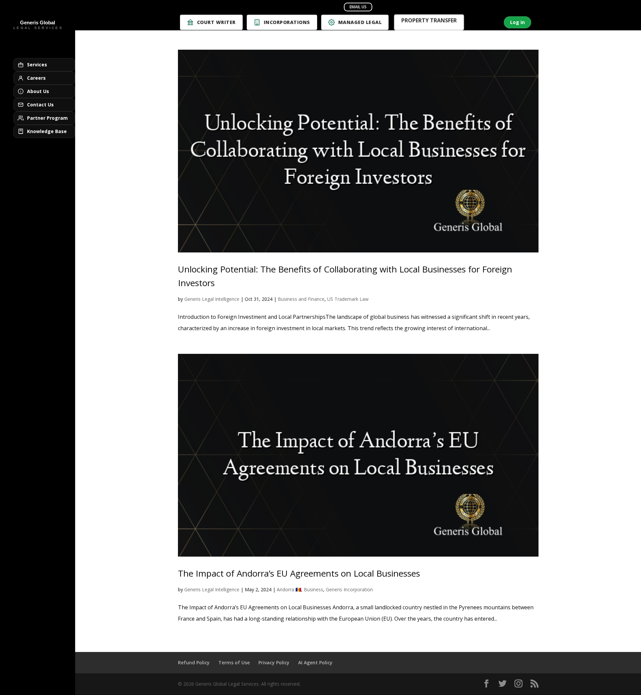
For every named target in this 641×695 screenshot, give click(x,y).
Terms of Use (234, 662)
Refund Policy (194, 662)
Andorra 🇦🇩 (289, 589)
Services (37, 64)
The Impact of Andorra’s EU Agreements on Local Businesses (299, 573)
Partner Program (47, 118)
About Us (38, 91)
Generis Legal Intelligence (211, 299)
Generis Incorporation (349, 589)
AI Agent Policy (315, 662)
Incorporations (287, 22)
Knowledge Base (47, 131)
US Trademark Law (348, 299)
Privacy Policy (273, 662)
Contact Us (40, 104)
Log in (517, 22)
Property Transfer (429, 21)
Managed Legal (360, 22)
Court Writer (216, 22)
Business (313, 589)
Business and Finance (301, 299)
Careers (36, 78)
